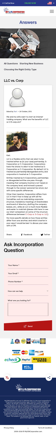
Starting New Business (31, 63)
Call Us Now (9, 3)
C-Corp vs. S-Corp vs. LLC (36, 214)
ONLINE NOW (30, 3)
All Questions (11, 63)
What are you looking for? (19, 301)
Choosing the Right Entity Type (20, 69)
